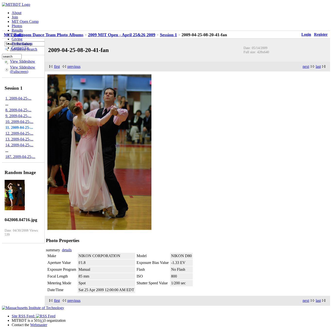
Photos (17, 26)
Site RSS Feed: (24, 316)
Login (306, 34)
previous (73, 66)
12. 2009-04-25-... (19, 133)
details (67, 250)
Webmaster (38, 325)
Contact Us (20, 48)
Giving (17, 39)
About (16, 13)
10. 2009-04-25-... (19, 122)
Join (15, 17)
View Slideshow (22, 61)
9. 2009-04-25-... (18, 116)
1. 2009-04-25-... (18, 98)
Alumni (17, 35)
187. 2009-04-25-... (20, 157)
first (57, 66)
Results (17, 30)
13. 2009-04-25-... (19, 139)
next (306, 66)
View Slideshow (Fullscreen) (22, 69)
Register (321, 34)
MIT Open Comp (25, 21)
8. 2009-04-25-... (18, 110)
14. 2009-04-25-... (19, 145)
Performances (22, 43)
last (318, 66)
